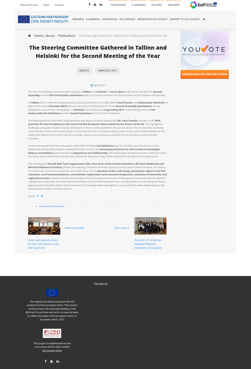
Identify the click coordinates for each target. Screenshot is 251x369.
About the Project (29, 4)
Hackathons (118, 3)
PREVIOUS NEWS (75, 228)
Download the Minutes (51, 206)
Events (39, 36)
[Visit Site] (201, 5)
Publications (66, 36)
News (46, 4)
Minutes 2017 (108, 70)
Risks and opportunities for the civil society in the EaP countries (43, 244)
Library (50, 36)
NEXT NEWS (120, 228)
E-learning (139, 3)
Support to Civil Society (185, 19)
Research (78, 19)
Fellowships (127, 19)
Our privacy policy (52, 350)
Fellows (156, 3)
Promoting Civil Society (152, 19)
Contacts (59, 4)
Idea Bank (174, 3)
